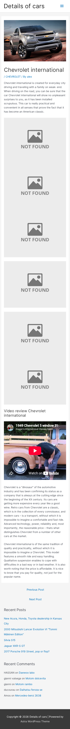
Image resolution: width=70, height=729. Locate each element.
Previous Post (35, 589)
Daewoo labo (27, 672)
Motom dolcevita (36, 678)
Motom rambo (23, 684)
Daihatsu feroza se (31, 689)
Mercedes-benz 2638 (28, 695)
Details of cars (24, 6)
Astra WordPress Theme (35, 721)
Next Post (35, 599)
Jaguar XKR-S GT (14, 645)
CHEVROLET (13, 76)
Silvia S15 (9, 640)
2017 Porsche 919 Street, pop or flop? (26, 651)
